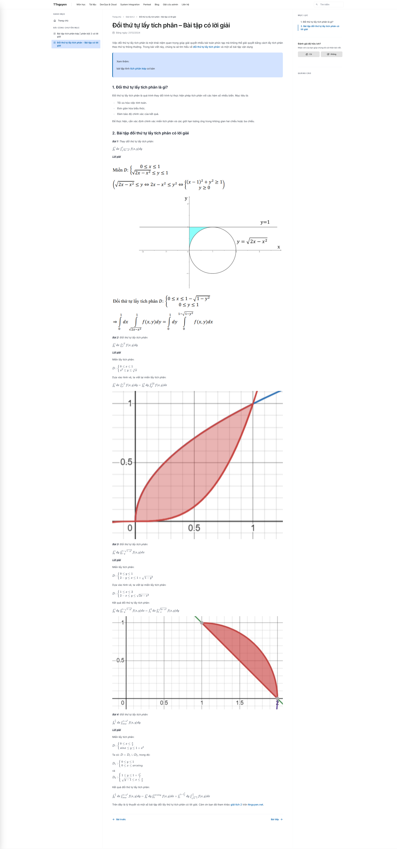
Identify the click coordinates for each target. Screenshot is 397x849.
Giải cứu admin (170, 4)
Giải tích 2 (130, 17)
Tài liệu (92, 4)
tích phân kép (138, 68)
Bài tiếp (277, 819)
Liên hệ (185, 4)
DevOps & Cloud (108, 4)
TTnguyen (60, 4)
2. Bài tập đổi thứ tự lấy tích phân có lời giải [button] (320, 28)
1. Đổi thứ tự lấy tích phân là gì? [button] (317, 21)
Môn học (81, 4)
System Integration (130, 4)
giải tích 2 (236, 804)
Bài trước (119, 819)
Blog (157, 4)
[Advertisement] (320, 122)
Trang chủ (60, 20)
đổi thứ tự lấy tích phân (206, 46)
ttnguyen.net (255, 804)
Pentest (147, 4)
